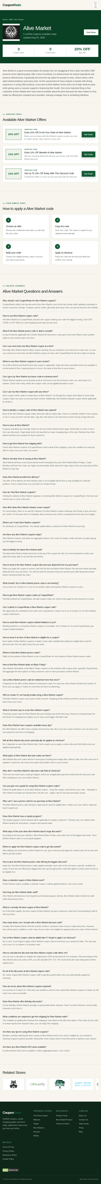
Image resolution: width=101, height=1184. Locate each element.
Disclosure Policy (10, 1155)
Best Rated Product (64, 1120)
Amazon (36, 1132)
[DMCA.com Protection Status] (11, 1170)
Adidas (36, 1136)
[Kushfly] (29, 1084)
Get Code (88, 134)
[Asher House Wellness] (75, 1084)
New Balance (38, 1128)
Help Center (84, 1124)
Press (81, 1128)
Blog (81, 1132)
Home (5, 20)
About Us (83, 1116)
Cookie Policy (8, 1159)
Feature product (62, 1124)
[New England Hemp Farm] (52, 1084)
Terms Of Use (8, 1147)
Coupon (12, 5)
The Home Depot (40, 1116)
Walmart (36, 1120)
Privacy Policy (8, 1151)
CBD (10, 20)
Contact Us (83, 1120)
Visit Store (91, 32)
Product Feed (61, 1116)
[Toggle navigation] (95, 5)
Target (36, 1124)
